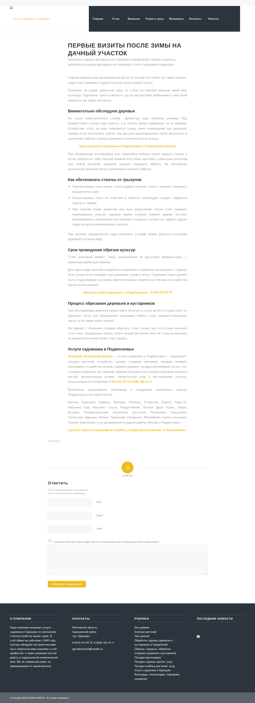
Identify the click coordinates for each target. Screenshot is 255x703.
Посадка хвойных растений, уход (154, 666)
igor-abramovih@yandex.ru (87, 649)
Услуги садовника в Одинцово (153, 64)
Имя (100, 502)
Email (100, 515)
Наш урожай (141, 636)
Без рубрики (141, 627)
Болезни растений (145, 632)
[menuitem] (98, 19)
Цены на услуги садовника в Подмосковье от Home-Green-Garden (127, 146)
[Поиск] (231, 19)
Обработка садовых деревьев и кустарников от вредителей (108, 59)
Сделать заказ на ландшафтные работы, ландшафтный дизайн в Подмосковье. (127, 430)
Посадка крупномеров (147, 657)
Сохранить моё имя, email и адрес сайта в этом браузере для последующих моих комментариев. (106, 541)
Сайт (99, 528)
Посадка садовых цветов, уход (153, 661)
